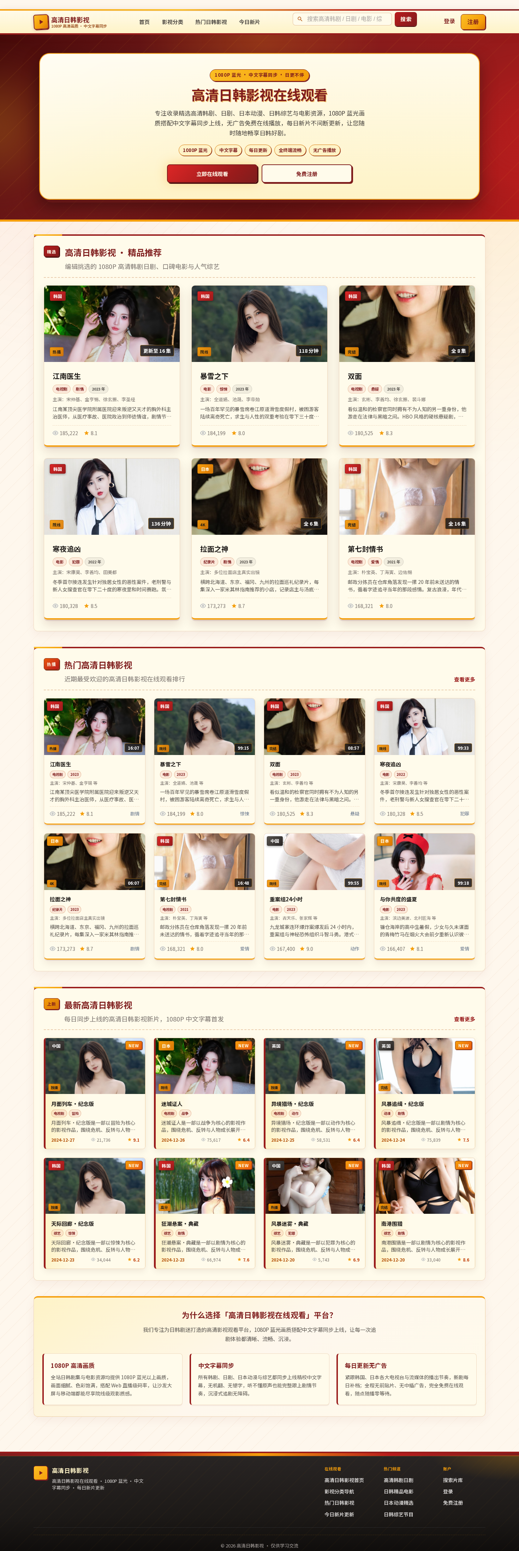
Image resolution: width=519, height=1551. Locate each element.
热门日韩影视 (211, 21)
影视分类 (172, 21)
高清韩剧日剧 (398, 1479)
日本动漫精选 (398, 1502)
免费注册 (306, 173)
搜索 (405, 19)
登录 (449, 21)
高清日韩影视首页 (344, 1479)
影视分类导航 (339, 1491)
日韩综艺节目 (398, 1514)
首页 (144, 21)
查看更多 (464, 679)
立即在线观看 (212, 173)
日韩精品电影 (398, 1491)
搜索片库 (453, 1479)
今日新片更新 (339, 1514)
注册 (473, 21)
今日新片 (249, 21)
